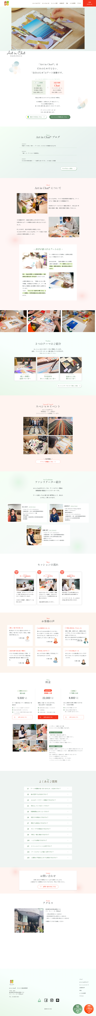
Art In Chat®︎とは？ (84, 982)
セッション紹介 (54, 3)
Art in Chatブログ (36, 3)
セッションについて (84, 985)
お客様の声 (62, 3)
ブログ (81, 979)
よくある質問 (72, 3)
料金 (67, 3)
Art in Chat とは (45, 3)
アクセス (79, 3)
